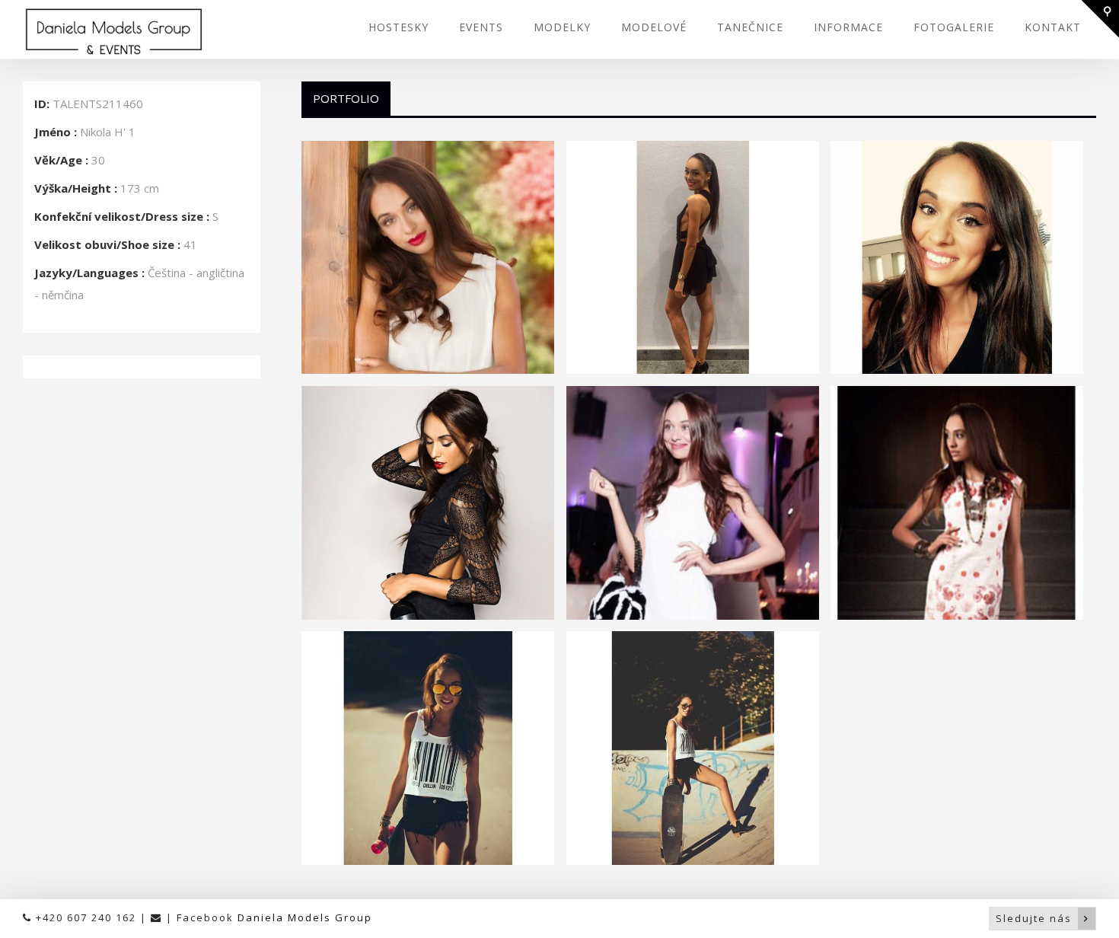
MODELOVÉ (654, 27)
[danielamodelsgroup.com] (114, 31)
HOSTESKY (398, 27)
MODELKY (562, 27)
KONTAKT (1053, 27)
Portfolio (346, 98)
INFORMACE (848, 27)
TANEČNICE (750, 27)
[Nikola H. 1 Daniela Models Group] (427, 257)
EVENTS (481, 27)
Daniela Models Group (305, 917)
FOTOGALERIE (953, 27)
